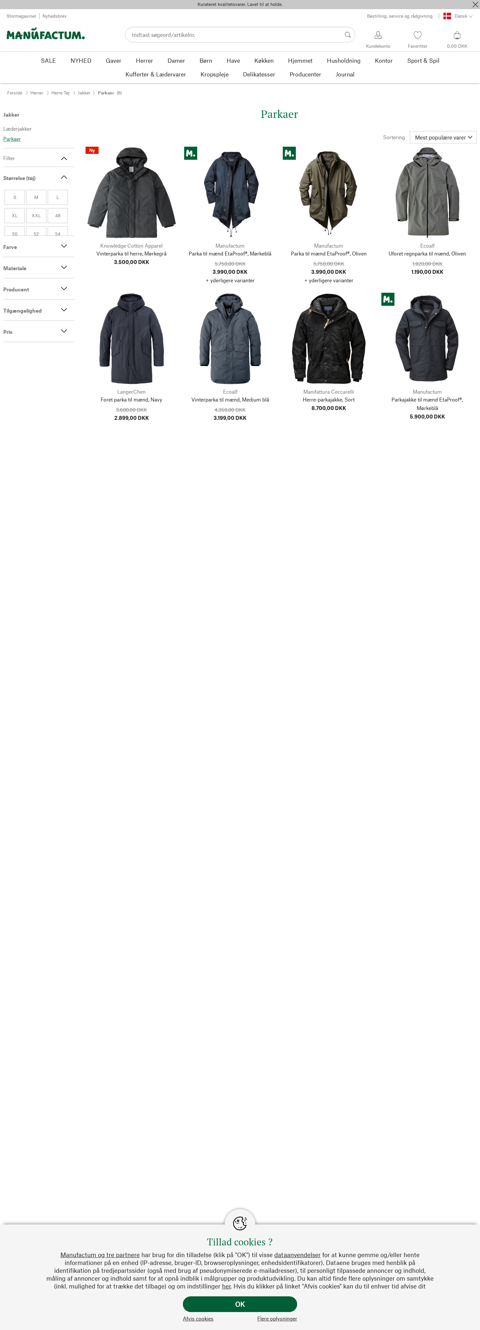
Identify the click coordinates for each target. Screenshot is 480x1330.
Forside (14, 92)
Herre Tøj (60, 92)
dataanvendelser (297, 1254)
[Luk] (475, 4)
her (226, 1286)
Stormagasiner (21, 16)
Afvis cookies (198, 1318)
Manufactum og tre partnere (100, 1254)
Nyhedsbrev (54, 16)
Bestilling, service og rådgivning (400, 16)
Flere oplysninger (277, 1318)
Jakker (84, 92)
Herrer (36, 92)
